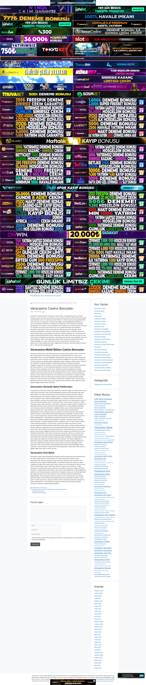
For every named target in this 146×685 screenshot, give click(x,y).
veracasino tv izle (100, 539)
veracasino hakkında (99, 482)
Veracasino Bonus (109, 436)
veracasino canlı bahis (100, 446)
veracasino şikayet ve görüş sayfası (101, 570)
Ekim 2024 (97, 616)
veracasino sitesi (99, 523)
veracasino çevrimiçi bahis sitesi (102, 561)
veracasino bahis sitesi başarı (100, 432)
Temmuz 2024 (98, 624)
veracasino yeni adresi (103, 550)
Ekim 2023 (97, 647)
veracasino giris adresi (100, 464)
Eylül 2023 (97, 650)
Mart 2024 (97, 634)
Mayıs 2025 (97, 603)
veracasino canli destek (103, 442)
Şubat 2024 (98, 637)
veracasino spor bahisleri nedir (100, 528)
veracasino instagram (102, 486)
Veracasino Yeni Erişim (38, 491)
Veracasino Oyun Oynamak (102, 334)
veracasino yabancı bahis (99, 545)
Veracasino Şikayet (100, 318)
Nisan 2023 (97, 662)
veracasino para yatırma (101, 512)
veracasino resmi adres (109, 521)
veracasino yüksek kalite (100, 557)
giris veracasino (99, 409)
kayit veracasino (100, 414)
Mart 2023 (97, 665)
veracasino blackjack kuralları (100, 434)
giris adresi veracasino (100, 405)
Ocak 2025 (97, 608)
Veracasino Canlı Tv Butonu (39, 492)
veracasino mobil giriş (110, 497)
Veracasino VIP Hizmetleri (102, 339)
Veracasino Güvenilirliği (101, 329)
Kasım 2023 (98, 644)
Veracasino (97, 313)
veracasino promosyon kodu (102, 519)
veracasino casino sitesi (103, 456)
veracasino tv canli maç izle (101, 537)
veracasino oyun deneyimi (99, 510)
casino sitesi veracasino (102, 403)
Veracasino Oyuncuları (101, 352)
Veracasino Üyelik (102, 559)
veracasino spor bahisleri (100, 527)
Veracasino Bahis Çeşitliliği (102, 367)
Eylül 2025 (97, 598)
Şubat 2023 (98, 668)
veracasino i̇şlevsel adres (99, 488)
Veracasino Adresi (99, 308)
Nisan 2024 (97, 632)
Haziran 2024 (98, 626)
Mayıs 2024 (97, 629)
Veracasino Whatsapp (100, 543)
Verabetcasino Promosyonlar (39, 487)
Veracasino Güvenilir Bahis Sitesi (104, 344)
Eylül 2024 (97, 619)
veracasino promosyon (110, 517)
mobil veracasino (100, 416)
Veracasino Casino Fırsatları (102, 357)
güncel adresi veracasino (103, 412)
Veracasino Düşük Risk (101, 365)
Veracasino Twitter (102, 541)
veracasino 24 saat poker (99, 420)
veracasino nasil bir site (100, 506)
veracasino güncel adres (100, 478)
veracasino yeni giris (102, 553)
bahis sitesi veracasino (103, 399)
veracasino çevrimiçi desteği (99, 563)
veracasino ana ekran (98, 424)
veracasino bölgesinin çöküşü (100, 439)
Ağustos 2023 (98, 652)
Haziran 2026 (98, 593)
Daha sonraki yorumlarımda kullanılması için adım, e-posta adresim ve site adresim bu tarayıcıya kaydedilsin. (58, 538)
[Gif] (73, 141)
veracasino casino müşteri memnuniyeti (101, 450)
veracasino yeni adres (102, 548)
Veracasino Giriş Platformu (102, 331)
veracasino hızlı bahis (61, 489)
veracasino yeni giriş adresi (101, 555)
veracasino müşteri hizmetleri (101, 501)
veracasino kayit (100, 493)
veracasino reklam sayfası (99, 521)
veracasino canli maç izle (100, 444)
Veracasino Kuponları (100, 342)
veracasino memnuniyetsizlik (99, 497)
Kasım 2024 (98, 614)
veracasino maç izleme (102, 495)
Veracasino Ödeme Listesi (102, 354)
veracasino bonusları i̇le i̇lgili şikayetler (101, 438)
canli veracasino (100, 401)
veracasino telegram (101, 531)
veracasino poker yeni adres (99, 517)
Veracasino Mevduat (100, 349)
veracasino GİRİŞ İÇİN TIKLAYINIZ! (73, 58)
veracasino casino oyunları (102, 576)
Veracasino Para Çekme (104, 515)
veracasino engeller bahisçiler (100, 462)
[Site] (36, 102)
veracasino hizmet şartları (99, 484)
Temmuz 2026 (98, 590)
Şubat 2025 (97, 606)
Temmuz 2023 (98, 655)
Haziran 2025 (98, 601)
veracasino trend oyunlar (99, 533)
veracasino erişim (110, 462)
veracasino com (100, 458)
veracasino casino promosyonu (100, 454)
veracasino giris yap (101, 468)
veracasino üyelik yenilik (99, 565)
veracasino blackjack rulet (99, 436)
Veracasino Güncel (100, 321)
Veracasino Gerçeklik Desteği (103, 362)
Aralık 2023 (97, 642)
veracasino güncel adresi (100, 480)
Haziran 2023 (98, 657)
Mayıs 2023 (97, 660)
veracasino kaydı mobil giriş (99, 490)
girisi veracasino (100, 407)
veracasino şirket (97, 572)
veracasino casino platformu (99, 452)
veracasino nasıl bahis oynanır (100, 508)
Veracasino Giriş (99, 311)
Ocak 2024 (97, 639)
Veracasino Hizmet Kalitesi (102, 370)
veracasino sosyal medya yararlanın (101, 525)
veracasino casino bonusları (39, 489)
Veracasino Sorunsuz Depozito (103, 360)
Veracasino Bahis (103, 427)
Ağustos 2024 (98, 621)
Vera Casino (98, 316)
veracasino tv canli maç (102, 535)
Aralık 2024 (97, 611)
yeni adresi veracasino (102, 574)
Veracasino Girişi (51, 489)
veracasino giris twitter (101, 466)
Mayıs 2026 (97, 595)
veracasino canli (110, 439)
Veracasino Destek (100, 336)
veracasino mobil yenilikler (99, 499)
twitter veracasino (99, 418)
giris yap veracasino (110, 409)
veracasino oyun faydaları (110, 510)
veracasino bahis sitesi (102, 430)
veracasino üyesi (107, 565)
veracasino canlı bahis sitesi (101, 448)
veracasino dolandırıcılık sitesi (100, 460)
